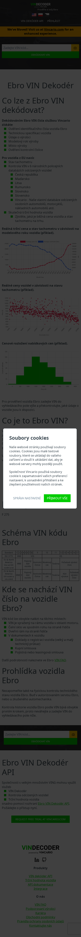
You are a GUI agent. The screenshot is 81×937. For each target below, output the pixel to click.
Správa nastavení (26, 498)
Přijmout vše (57, 498)
